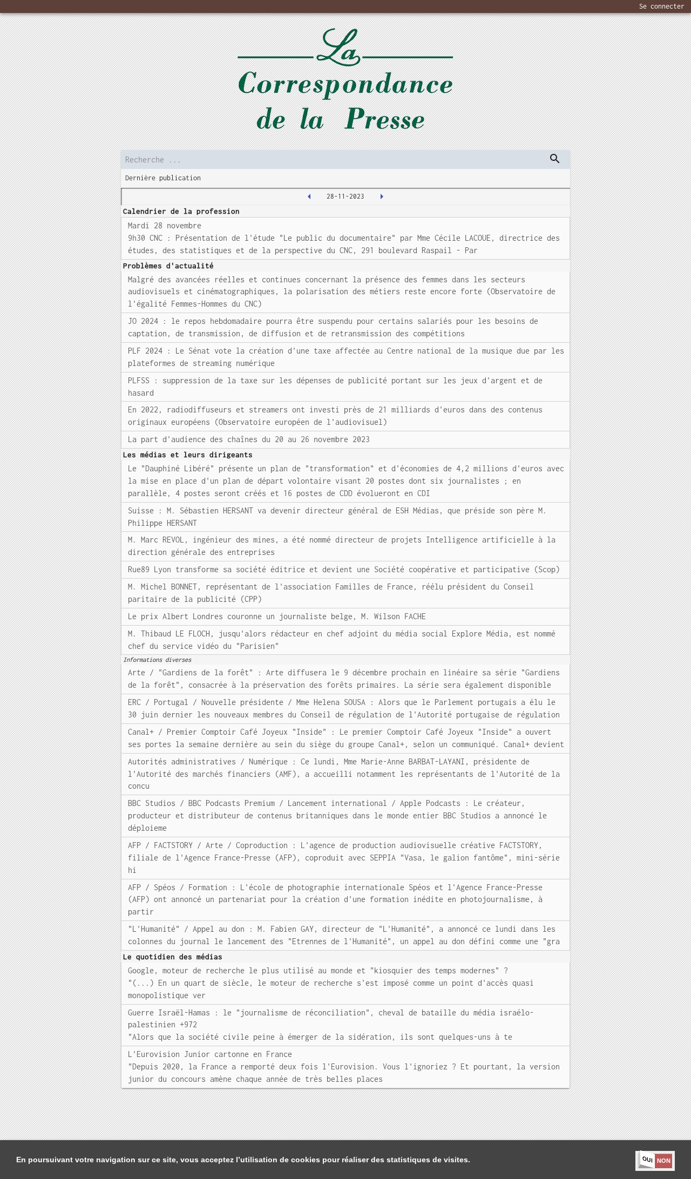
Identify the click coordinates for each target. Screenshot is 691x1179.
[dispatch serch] (555, 158)
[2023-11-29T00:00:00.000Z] (381, 196)
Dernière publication (163, 178)
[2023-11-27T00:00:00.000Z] (309, 196)
